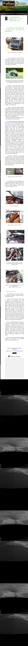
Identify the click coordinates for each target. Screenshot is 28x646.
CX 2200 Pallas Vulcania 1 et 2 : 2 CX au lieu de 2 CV (14, 18)
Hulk (10, 122)
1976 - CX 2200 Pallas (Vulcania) (16, 350)
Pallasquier (14, 349)
